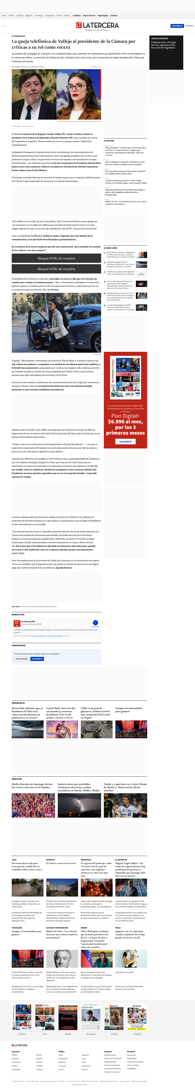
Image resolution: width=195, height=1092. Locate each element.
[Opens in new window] (68, 1031)
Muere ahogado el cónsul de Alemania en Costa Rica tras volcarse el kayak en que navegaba (125, 163)
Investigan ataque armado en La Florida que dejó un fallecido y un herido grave (26, 904)
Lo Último (77, 15)
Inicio (4, 15)
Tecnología (39, 15)
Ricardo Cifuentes (50, 606)
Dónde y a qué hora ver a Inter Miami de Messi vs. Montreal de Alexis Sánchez (125, 787)
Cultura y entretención (57, 928)
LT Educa (113, 15)
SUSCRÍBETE (125, 441)
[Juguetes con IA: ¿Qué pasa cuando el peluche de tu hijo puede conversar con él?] (131, 959)
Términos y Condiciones (39, 636)
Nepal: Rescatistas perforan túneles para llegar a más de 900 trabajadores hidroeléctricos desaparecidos (125, 192)
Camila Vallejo (37, 606)
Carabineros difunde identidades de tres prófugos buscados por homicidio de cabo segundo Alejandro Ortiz (27, 916)
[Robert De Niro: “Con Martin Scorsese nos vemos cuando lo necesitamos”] (62, 959)
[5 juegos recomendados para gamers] (131, 729)
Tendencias (86, 860)
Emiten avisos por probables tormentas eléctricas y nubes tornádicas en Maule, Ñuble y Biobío (79, 787)
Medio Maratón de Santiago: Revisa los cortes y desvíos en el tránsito (32, 786)
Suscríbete (38, 659)
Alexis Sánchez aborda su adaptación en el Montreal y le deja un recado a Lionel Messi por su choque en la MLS (121, 254)
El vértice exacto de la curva (61, 863)
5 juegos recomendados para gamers (128, 710)
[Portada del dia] (125, 398)
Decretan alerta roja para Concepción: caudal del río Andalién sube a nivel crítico (125, 172)
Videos (67, 15)
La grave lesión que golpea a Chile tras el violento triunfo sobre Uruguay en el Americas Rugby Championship (131, 904)
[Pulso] (45, 1031)
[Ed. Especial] (91, 1031)
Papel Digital (103, 15)
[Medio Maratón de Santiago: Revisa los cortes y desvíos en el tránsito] (33, 805)
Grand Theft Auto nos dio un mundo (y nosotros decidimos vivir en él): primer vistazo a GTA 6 (60, 713)
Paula (118, 928)
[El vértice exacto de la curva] (62, 888)
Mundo (59, 15)
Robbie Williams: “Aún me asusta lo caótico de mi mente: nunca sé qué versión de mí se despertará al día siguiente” (61, 976)
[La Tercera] (22, 1031)
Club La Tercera (89, 15)
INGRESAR (189, 26)
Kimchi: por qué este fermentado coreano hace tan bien (129, 987)
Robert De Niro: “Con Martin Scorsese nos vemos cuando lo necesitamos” (125, 203)
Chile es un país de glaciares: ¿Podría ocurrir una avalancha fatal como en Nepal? (95, 713)
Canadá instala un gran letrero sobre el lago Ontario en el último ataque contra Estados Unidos (126, 182)
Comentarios (29, 126)
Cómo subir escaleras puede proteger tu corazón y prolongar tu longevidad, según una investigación (96, 904)
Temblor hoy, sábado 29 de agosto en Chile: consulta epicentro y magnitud (121, 273)
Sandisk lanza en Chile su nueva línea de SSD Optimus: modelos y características (27, 989)
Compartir (17, 126)
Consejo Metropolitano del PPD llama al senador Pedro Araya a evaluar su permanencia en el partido (121, 307)
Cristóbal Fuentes (36, 66)
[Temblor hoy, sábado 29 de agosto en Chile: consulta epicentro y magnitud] (141, 274)
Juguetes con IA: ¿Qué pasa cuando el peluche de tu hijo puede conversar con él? (130, 934)
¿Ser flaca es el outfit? (124, 972)
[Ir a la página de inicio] (97, 25)
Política (11, 15)
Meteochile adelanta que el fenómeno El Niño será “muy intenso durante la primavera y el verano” (120, 264)
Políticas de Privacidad (55, 636)
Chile (14, 860)
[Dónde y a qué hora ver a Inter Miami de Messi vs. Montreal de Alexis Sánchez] (125, 805)
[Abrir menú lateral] (4, 26)
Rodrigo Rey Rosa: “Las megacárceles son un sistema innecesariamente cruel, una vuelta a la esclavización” (62, 989)
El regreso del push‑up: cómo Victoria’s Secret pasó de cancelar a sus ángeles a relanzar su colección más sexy (96, 869)
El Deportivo (50, 15)
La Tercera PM (18, 36)
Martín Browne (21, 66)
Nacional (20, 15)
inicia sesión (22, 659)
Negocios (29, 15)
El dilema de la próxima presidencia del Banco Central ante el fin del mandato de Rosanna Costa (61, 904)
